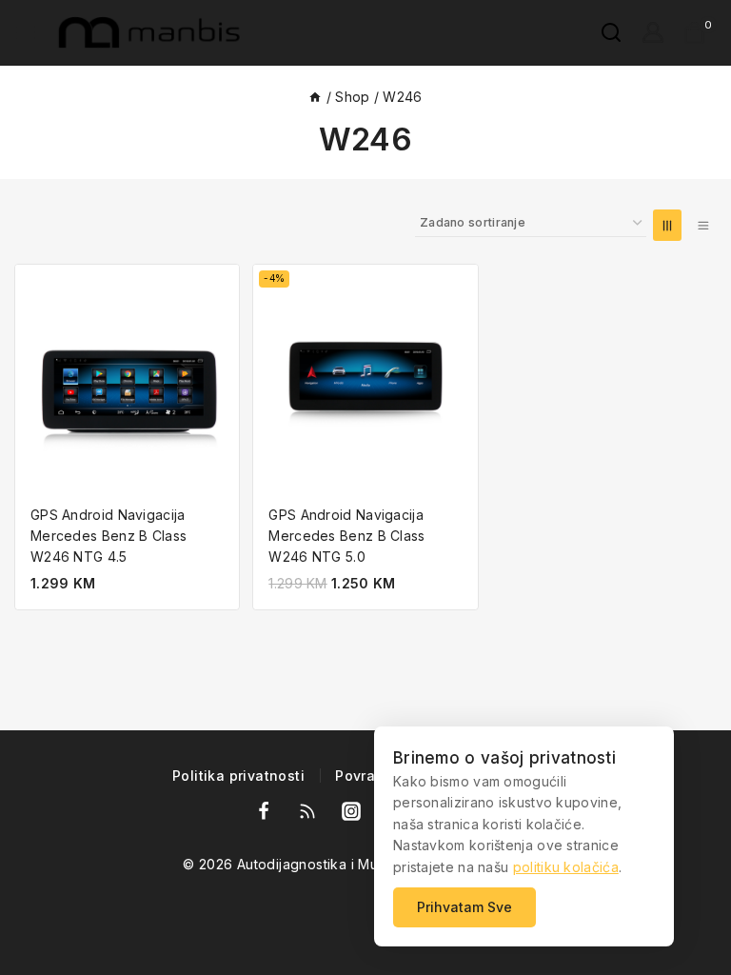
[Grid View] (667, 225)
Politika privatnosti (238, 776)
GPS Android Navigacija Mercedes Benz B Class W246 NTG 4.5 (108, 536)
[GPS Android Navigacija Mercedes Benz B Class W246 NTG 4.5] (127, 376)
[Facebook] (264, 811)
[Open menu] (25, 32)
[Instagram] (351, 811)
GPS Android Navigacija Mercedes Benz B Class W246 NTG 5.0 (346, 536)
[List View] (702, 225)
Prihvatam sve (464, 907)
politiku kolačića (566, 867)
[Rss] (307, 811)
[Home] (315, 97)
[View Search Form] (601, 32)
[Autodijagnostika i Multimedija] (153, 32)
